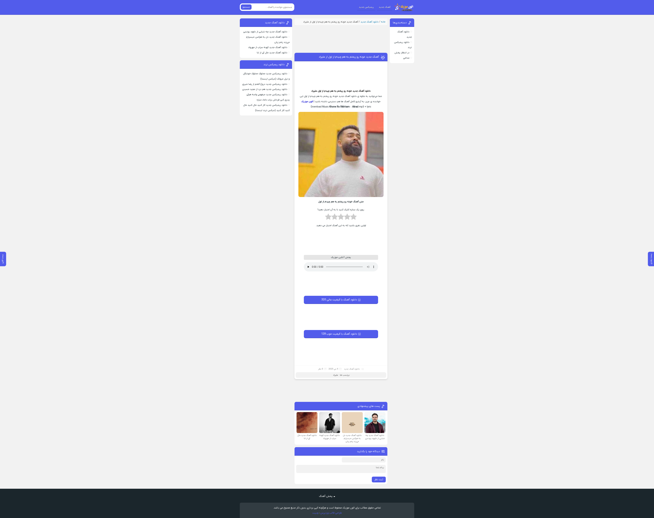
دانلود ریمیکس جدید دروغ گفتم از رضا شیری (264, 84)
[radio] (353, 218)
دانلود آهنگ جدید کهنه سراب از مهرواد (267, 47)
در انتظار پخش (401, 52)
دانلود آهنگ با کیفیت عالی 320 (339, 299)
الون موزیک (307, 101)
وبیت (315, 513)
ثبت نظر (378, 479)
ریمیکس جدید (366, 7)
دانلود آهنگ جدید (370, 21)
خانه (383, 21)
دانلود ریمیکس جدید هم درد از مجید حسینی (264, 89)
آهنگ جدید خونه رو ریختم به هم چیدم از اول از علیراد (349, 57)
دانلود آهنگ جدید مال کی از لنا (272, 52)
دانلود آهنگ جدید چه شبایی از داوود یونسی (265, 31)
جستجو (246, 7)
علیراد (314, 91)
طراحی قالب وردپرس (331, 513)
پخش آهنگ (325, 496)
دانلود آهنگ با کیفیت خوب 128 (339, 334)
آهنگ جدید (384, 7)
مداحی (406, 58)
